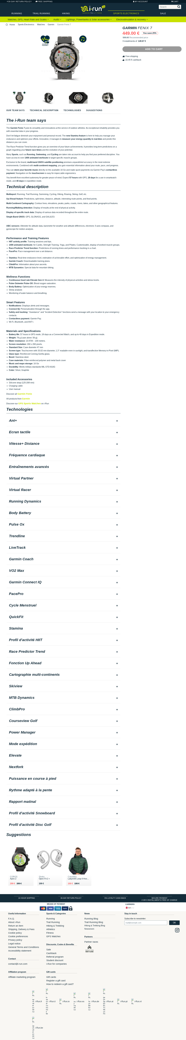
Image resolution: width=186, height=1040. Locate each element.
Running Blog (91, 918)
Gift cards (51, 977)
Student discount (54, 960)
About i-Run (14, 922)
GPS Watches (53, 936)
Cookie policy (15, 933)
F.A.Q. (11, 918)
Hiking (66, 13)
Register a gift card (55, 980)
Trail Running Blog (93, 922)
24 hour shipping (26, 898)
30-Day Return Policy (20, 2)
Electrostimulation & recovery (131, 19)
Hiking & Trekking (55, 926)
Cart (176, 2)
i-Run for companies (56, 964)
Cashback (51, 953)
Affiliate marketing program (21, 977)
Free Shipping (45, 2)
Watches (41, 24)
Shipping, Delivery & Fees (21, 929)
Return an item (15, 926)
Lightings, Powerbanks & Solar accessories (88, 19)
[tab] (63, 420)
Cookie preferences (18, 936)
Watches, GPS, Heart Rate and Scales (27, 19)
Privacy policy (15, 940)
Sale (163, 13)
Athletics (50, 929)
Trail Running (41, 13)
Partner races (91, 942)
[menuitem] (28, 19)
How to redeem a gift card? (60, 984)
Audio (56, 19)
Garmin (51, 24)
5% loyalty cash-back (115, 898)
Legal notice (14, 943)
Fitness (50, 933)
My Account (141, 2)
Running (17, 13)
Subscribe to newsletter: (135, 919)
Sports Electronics (126, 13)
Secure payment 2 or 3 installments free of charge (159, 899)
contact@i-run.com (17, 964)
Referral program (55, 957)
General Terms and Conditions (23, 947)
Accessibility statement (19, 950)
